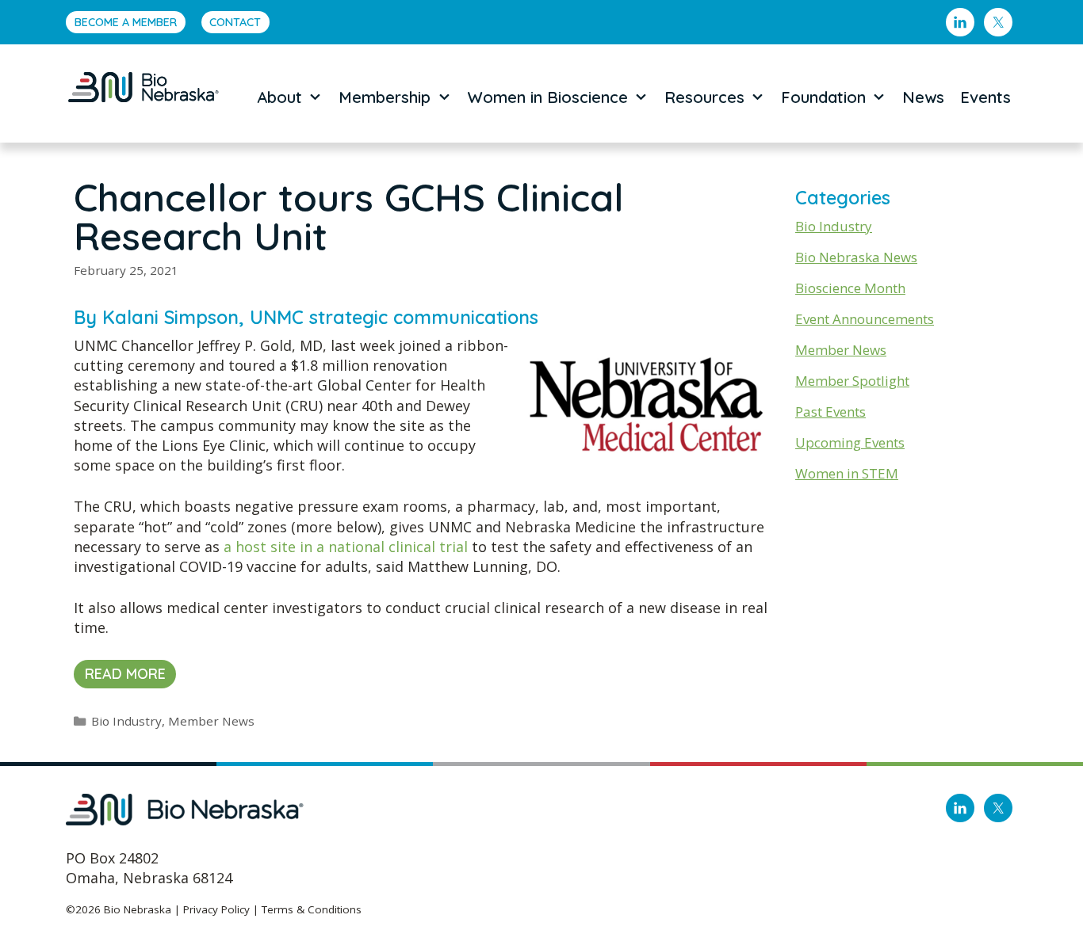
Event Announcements (864, 319)
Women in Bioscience (548, 97)
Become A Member (126, 22)
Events (985, 97)
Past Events (830, 411)
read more (125, 674)
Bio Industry (126, 721)
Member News (211, 721)
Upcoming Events (850, 442)
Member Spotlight (852, 381)
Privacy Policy (216, 909)
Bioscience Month (850, 288)
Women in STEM (846, 473)
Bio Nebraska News (856, 257)
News (923, 97)
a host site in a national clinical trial (346, 546)
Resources (704, 97)
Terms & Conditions (312, 909)
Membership (385, 97)
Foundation (823, 97)
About (279, 97)
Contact (235, 22)
